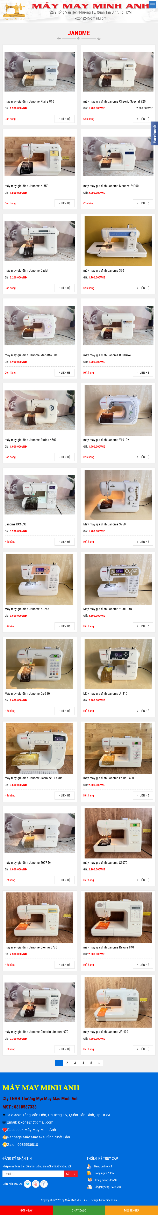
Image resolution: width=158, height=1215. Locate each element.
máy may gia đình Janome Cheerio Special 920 (114, 101)
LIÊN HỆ (65, 118)
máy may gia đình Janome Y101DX (106, 440)
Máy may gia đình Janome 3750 (104, 524)
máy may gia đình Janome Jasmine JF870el (34, 778)
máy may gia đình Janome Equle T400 (108, 778)
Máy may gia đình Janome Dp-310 (27, 694)
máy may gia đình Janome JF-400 (105, 1032)
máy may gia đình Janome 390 (103, 270)
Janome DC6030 (16, 524)
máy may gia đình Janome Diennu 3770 (31, 947)
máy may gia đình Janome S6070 (105, 863)
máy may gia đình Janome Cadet (26, 270)
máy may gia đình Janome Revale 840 (108, 947)
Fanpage (14, 1137)
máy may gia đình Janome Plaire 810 (29, 101)
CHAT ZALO (79, 1210)
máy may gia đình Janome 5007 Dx (28, 863)
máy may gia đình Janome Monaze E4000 (111, 186)
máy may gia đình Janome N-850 (26, 186)
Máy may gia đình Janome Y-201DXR (107, 609)
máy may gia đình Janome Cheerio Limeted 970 (36, 1032)
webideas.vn (109, 1200)
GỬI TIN (70, 1173)
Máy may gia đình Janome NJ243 (27, 609)
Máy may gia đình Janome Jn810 (105, 694)
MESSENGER (131, 1210)
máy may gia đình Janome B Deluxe (107, 355)
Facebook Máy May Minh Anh (31, 1130)
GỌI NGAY (26, 1210)
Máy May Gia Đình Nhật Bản (46, 1137)
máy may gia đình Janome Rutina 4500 (31, 440)
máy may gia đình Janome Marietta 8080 (32, 355)
